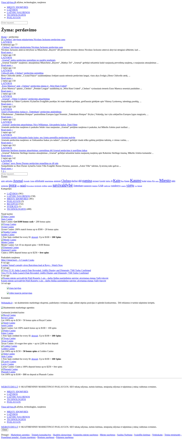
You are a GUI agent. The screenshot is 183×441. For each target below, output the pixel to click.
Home (4, 37)
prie (18, 186)
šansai (139, 186)
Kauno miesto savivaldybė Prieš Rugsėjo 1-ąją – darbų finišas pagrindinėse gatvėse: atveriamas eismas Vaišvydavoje (53, 280)
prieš (23, 185)
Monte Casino (7, 242)
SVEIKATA (12, 206)
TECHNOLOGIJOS (16, 15)
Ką (153, 181)
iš (112, 181)
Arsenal (18, 180)
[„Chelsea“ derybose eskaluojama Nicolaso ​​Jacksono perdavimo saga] (91, 39)
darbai (74, 181)
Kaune (127, 181)
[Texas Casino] (8, 338)
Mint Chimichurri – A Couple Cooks (17, 260)
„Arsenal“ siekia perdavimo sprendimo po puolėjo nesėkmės (28, 60)
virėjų (130, 185)
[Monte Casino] (8, 239)
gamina (87, 180)
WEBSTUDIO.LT (9, 387)
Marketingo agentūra (20, 435)
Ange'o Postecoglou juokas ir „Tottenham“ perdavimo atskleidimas (31, 112)
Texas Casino (7, 341)
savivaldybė (63, 185)
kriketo (149, 181)
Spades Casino (7, 234)
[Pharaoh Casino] (9, 369)
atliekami (39, 181)
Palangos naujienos (64, 437)
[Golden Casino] (9, 346)
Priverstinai (30, 186)
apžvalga (8, 181)
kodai (144, 181)
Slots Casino (6, 356)
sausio (50, 186)
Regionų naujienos (45, 437)
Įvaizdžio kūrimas (142, 435)
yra (136, 186)
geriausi (96, 181)
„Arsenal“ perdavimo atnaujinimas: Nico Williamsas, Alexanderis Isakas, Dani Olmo (39, 124)
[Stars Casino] (8, 216)
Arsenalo (26, 181)
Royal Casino (7, 317)
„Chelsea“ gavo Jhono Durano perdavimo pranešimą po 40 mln (29, 163)
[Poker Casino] (8, 330)
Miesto (165, 180)
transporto (87, 186)
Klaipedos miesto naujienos (85, 435)
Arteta (32, 181)
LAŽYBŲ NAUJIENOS (18, 12)
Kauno (135, 180)
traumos (95, 186)
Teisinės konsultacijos (41, 435)
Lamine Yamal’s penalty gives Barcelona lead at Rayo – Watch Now (32, 265)
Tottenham (78, 185)
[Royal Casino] (8, 315)
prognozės (37, 186)
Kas (122, 181)
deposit (34, 237)
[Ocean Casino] (8, 224)
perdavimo (4, 186)
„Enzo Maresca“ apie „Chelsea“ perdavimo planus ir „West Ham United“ (34, 86)
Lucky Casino (7, 364)
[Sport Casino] (8, 323)
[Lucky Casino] (8, 361)
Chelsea (66, 180)
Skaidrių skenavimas (62, 435)
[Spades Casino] (9, 232)
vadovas (107, 186)
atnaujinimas (49, 181)
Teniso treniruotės (172, 435)
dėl (80, 180)
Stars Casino (6, 219)
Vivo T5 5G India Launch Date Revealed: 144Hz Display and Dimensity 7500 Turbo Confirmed (45, 273)
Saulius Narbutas (124, 435)
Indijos (108, 181)
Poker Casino (7, 333)
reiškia (44, 186)
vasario (123, 186)
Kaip (116, 180)
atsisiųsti (57, 181)
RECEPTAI (12, 204)
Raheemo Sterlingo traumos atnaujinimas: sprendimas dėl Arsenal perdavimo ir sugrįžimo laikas (44, 150)
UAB (100, 185)
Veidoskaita (157, 435)
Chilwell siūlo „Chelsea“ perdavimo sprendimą (22, 73)
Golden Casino (8, 348)
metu (157, 181)
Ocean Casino (7, 227)
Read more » (7, 52)
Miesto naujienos (107, 435)
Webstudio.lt (6, 303)
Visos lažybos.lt (8, 2)
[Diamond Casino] (10, 247)
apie (3, 181)
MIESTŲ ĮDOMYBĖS (17, 7)
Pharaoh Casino (8, 372)
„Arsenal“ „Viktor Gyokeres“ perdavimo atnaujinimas (25, 99)
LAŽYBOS (12, 10)
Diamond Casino (8, 250)
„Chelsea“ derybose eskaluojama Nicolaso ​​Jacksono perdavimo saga (32, 47)
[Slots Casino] (8, 354)
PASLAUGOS (14, 17)
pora (12, 185)
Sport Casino (7, 325)
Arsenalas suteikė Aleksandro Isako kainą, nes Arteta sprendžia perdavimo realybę (38, 137)
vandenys (116, 185)
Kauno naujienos (28, 437)
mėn (173, 181)
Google (102, 181)
